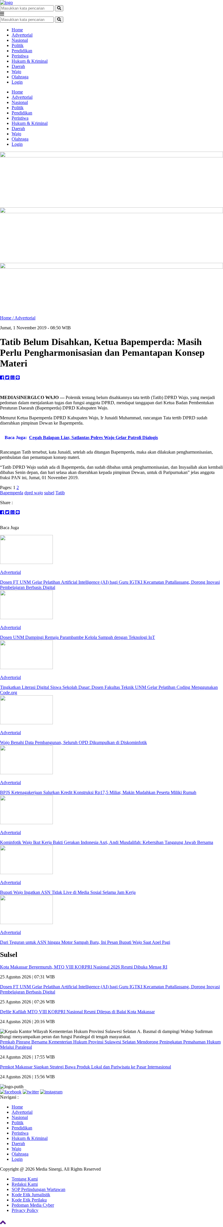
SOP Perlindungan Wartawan (38, 1189)
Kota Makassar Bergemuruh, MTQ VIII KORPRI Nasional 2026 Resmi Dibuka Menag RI (83, 966)
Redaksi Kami (25, 1184)
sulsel (49, 492)
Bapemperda (11, 492)
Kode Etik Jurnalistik (31, 1194)
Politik (18, 45)
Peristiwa (20, 55)
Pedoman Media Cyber (33, 1205)
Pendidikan (22, 50)
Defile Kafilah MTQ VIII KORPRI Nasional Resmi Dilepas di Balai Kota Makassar (77, 1011)
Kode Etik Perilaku (29, 1199)
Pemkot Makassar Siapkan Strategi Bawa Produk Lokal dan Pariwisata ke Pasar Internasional (85, 1066)
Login (17, 82)
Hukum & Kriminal (30, 61)
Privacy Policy (25, 1210)
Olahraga (20, 76)
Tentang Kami (25, 1178)
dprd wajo (33, 492)
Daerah (18, 66)
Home (17, 29)
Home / (7, 317)
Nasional (20, 40)
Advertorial (22, 35)
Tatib (60, 492)
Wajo (16, 71)
